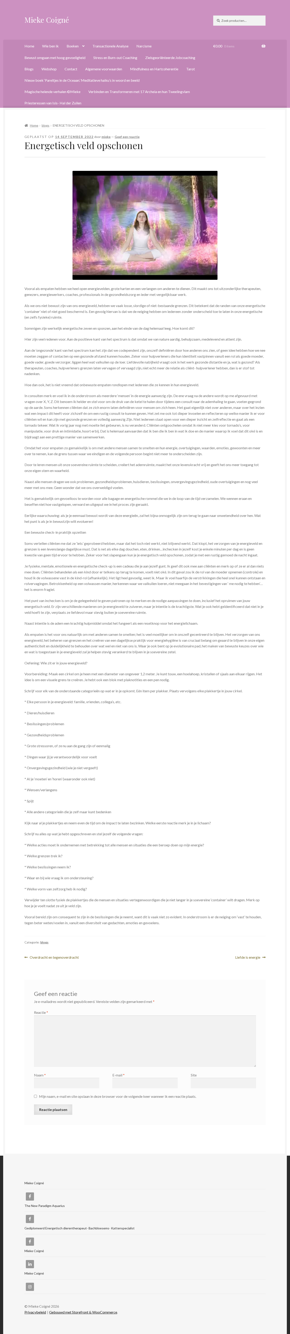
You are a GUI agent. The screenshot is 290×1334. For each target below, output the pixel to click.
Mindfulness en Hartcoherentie (154, 69)
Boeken (73, 46)
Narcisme (144, 46)
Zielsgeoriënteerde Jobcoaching (170, 57)
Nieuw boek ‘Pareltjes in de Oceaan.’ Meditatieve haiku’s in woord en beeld (82, 80)
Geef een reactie (127, 137)
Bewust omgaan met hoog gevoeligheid (54, 57)
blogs (45, 125)
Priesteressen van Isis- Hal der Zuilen (52, 103)
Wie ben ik (50, 46)
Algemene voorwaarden (103, 69)
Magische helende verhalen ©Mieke (52, 91)
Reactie (41, 1012)
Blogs (29, 69)
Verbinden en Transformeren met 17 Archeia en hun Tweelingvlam (139, 91)
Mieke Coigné (46, 20)
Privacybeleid (35, 1312)
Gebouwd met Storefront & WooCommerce (83, 1312)
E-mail (118, 1075)
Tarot (190, 69)
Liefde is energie (247, 958)
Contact (71, 69)
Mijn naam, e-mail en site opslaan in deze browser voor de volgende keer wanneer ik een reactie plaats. (117, 1096)
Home (29, 46)
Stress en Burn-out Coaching (115, 57)
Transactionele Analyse (110, 46)
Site (194, 1075)
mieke (106, 137)
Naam (40, 1075)
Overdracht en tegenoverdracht (54, 958)
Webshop (49, 69)
